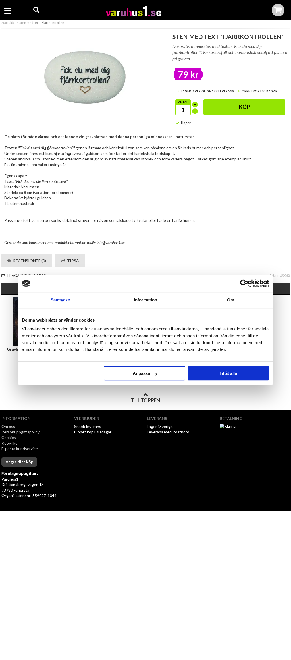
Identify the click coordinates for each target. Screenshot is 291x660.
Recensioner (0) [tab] (28, 260)
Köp (244, 107)
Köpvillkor (10, 443)
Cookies (8, 437)
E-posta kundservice (20, 448)
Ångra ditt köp (19, 461)
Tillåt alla (228, 373)
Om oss (8, 426)
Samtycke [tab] (60, 299)
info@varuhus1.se (110, 242)
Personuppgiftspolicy (20, 431)
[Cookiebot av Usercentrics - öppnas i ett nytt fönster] (244, 283)
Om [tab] (230, 299)
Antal (183, 102)
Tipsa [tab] (72, 260)
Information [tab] (145, 299)
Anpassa (141, 373)
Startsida (8, 22)
